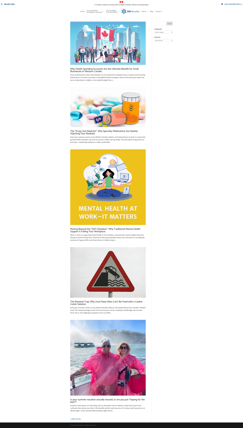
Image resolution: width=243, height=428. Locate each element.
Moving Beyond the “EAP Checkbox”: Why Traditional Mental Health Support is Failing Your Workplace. (105, 230)
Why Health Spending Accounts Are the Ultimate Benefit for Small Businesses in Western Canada (104, 70)
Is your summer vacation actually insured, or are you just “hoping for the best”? (107, 401)
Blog (151, 11)
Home (82, 11)
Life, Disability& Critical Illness (112, 11)
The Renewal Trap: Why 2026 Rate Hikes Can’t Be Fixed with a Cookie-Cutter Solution (106, 303)
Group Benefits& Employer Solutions (94, 11)
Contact (158, 11)
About (144, 11)
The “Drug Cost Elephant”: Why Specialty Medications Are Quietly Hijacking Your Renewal (104, 132)
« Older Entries (75, 419)
